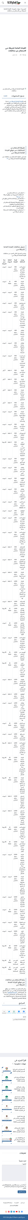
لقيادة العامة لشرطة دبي (16, 101)
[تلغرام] (14, 1212)
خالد (21, 54)
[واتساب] (14, 1011)
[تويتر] (9, 1011)
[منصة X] (19, 1212)
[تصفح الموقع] (25, 3)
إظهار (5, 96)
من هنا (18, 196)
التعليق (24, 1164)
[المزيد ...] (4, 1011)
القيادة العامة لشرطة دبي (19, 1019)
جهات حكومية (16, 9)
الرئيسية (23, 9)
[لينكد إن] (11, 1212)
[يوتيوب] (16, 1212)
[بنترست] (9, 1212)
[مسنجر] (19, 1011)
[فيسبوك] (24, 1011)
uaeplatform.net (12, 992)
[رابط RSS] (6, 1212)
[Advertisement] (14, 30)
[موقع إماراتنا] (14, 3)
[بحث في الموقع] (3, 3)
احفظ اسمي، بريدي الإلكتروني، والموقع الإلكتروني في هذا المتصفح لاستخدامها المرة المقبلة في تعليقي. (14, 1186)
